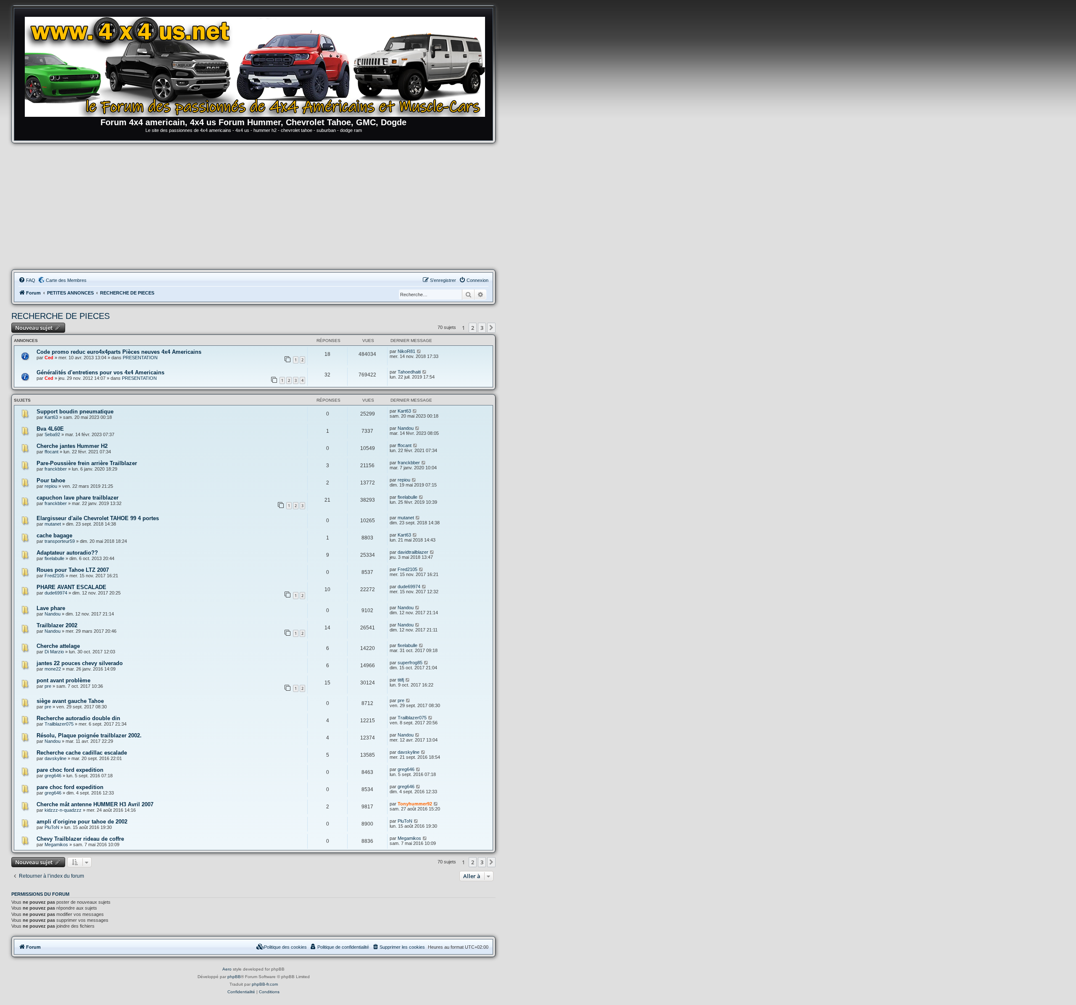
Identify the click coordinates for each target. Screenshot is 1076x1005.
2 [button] (472, 327)
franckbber (56, 468)
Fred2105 (54, 575)
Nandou (406, 428)
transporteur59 (60, 541)
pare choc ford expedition (70, 770)
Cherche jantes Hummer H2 (72, 446)
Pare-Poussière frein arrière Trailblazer (87, 463)
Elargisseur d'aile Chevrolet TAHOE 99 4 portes (98, 518)
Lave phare (51, 608)
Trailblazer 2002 (57, 625)
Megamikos (56, 844)
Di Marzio (54, 651)
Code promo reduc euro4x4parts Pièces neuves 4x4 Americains (119, 352)
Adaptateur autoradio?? (67, 553)
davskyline (55, 758)
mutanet (53, 523)
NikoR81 (406, 351)
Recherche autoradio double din (78, 718)
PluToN (52, 827)
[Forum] (257, 65)
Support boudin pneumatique (75, 411)
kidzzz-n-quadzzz (63, 810)
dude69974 (56, 592)
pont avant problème (63, 680)
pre (48, 686)
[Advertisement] (253, 206)
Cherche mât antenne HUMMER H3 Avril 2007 (95, 804)
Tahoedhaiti (409, 371)
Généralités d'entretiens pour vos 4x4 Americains (100, 372)
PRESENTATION (140, 357)
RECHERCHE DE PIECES (60, 316)
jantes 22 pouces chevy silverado (80, 663)
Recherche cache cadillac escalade (82, 753)
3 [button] (481, 327)
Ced (49, 357)
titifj (401, 679)
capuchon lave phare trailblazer (78, 498)
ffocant (51, 451)
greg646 (53, 775)
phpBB (234, 976)
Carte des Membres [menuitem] (66, 280)
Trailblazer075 (59, 723)
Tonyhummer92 (415, 803)
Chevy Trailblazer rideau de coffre (80, 839)
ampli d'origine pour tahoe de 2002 (82, 821)
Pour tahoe (51, 480)
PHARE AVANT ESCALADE (71, 587)
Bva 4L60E (50, 429)
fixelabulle (407, 497)
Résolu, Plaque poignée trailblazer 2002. (89, 735)
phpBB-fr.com (265, 984)
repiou (51, 486)
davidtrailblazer (413, 552)
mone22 (53, 668)
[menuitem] (26, 280)
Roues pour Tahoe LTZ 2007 (73, 570)
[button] (491, 328)
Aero (227, 969)
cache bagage (54, 535)
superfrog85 (410, 662)
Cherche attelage (58, 646)
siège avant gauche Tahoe (70, 701)
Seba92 (52, 434)
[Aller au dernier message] (419, 351)
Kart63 (51, 417)
